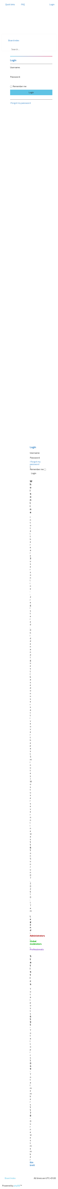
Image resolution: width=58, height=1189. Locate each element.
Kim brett (32, 1163)
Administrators (37, 935)
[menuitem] (21, 4)
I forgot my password (35, 462)
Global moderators (36, 942)
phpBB (17, 1185)
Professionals (37, 949)
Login (33, 447)
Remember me (37, 469)
